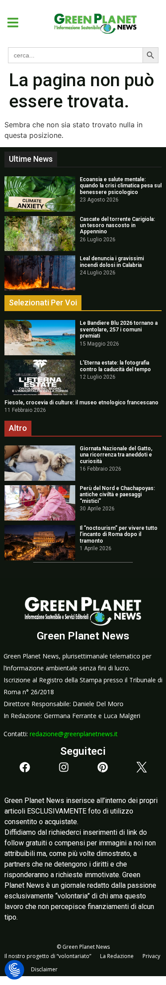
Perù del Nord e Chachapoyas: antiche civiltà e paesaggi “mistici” (117, 494)
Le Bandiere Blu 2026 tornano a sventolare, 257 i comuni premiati (119, 329)
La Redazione (117, 956)
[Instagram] (63, 767)
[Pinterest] (102, 767)
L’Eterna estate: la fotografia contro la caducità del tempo (115, 366)
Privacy (151, 956)
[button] (9, 22)
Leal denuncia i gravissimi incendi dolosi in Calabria (112, 261)
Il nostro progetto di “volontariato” (47, 956)
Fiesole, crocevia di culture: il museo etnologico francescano (81, 402)
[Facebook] (24, 767)
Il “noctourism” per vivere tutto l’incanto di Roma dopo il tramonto (119, 534)
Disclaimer (44, 969)
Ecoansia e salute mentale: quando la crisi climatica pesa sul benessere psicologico (121, 185)
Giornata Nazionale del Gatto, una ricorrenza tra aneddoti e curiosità (116, 454)
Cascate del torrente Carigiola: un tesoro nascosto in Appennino (117, 225)
